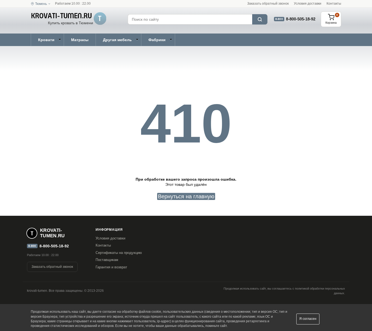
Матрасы (80, 40)
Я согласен (307, 319)
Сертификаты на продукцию (119, 253)
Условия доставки (307, 3)
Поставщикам (107, 260)
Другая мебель (117, 40)
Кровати (46, 40)
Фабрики (157, 40)
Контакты (334, 3)
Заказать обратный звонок (268, 3)
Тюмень (41, 4)
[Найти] (259, 19)
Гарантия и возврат (111, 267)
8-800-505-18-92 (300, 19)
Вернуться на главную (186, 196)
